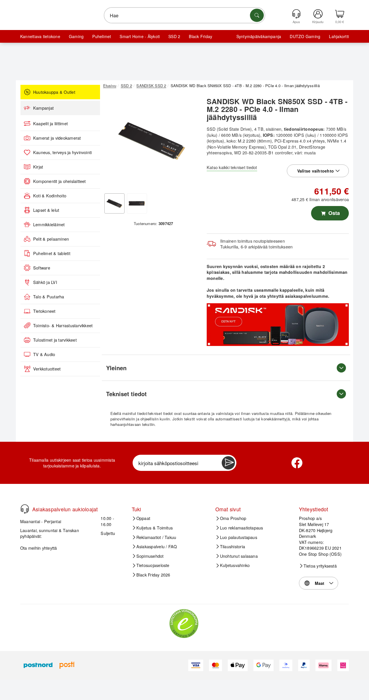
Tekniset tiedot (126, 394)
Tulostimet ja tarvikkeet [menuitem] (55, 340)
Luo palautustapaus (238, 537)
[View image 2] (137, 203)
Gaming (76, 36)
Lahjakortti (339, 36)
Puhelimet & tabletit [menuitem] (51, 253)
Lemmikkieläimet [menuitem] (49, 224)
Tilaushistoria (232, 546)
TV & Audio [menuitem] (44, 354)
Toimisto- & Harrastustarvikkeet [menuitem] (63, 325)
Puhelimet (101, 36)
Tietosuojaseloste (153, 565)
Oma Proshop (233, 518)
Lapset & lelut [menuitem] (46, 210)
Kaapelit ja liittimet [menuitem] (50, 123)
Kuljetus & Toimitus (154, 528)
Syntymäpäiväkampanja (258, 36)
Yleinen (116, 368)
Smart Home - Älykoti (140, 36)
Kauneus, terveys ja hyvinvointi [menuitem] (62, 152)
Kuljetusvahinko (235, 565)
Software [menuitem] (41, 268)
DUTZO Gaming (305, 36)
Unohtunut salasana (239, 556)
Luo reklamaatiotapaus (241, 528)
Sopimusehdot (150, 556)
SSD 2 (174, 36)
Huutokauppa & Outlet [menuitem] (54, 92)
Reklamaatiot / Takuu (156, 537)
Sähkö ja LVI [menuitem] (45, 282)
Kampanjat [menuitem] (43, 108)
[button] (151, 141)
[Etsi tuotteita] (257, 15)
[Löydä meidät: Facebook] (297, 463)
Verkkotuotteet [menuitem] (47, 369)
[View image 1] (114, 203)
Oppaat (143, 518)
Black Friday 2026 (153, 575)
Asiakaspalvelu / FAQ (156, 546)
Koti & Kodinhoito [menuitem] (49, 196)
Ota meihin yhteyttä (38, 548)
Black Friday (200, 36)
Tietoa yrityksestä (320, 566)
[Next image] (191, 142)
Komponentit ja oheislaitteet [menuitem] (59, 181)
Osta (333, 213)
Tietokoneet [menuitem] (44, 311)
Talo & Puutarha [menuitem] (48, 297)
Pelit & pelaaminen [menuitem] (51, 239)
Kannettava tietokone (40, 36)
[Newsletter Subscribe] (228, 462)
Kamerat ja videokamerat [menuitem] (57, 138)
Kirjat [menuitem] (38, 167)
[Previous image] (112, 142)
